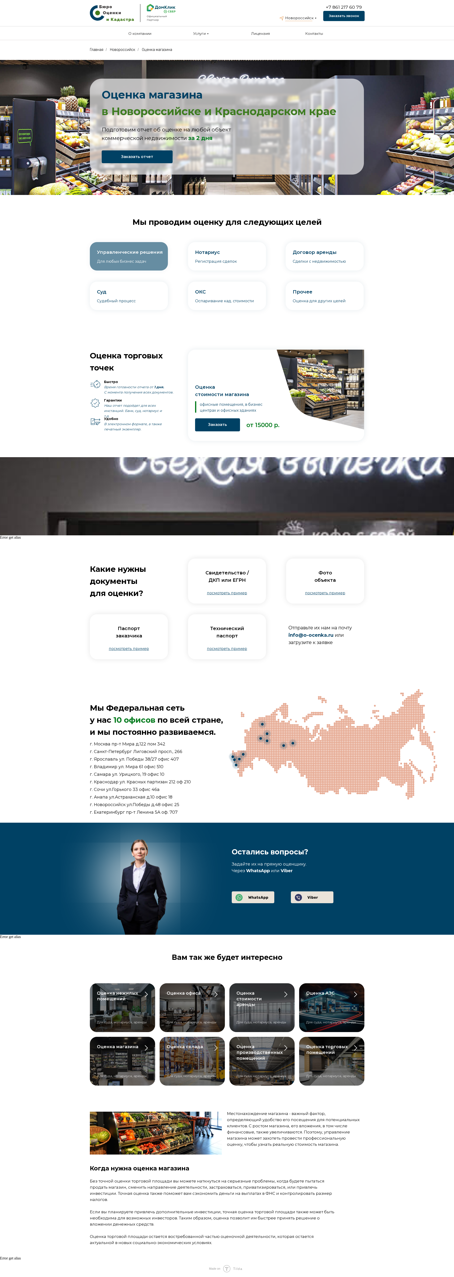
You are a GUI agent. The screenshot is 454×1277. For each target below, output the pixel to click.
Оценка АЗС (320, 993)
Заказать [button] (217, 424)
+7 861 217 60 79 (344, 7)
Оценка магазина (157, 49)
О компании (139, 33)
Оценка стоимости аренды (249, 999)
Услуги (199, 33)
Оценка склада (185, 1046)
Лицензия (260, 33)
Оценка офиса (184, 993)
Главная (96, 49)
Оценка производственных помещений (259, 1052)
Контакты (314, 33)
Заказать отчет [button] (137, 156)
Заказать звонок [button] (344, 16)
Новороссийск (299, 18)
